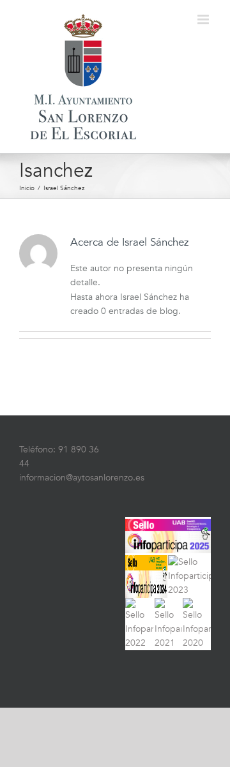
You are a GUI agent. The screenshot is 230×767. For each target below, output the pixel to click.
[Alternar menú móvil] (204, 19)
